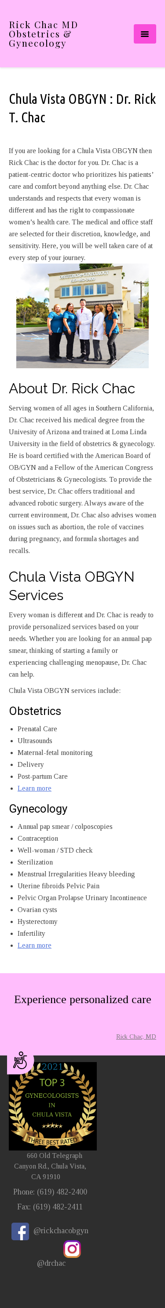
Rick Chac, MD (136, 1036)
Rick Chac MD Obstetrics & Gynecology (43, 33)
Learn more (34, 788)
